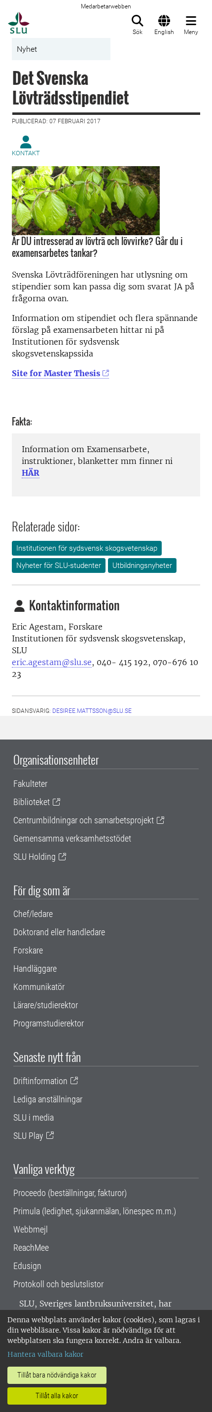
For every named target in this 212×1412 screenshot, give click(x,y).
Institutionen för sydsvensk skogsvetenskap (86, 548)
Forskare (28, 950)
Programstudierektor (48, 1023)
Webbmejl (30, 1229)
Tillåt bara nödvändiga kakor (57, 1375)
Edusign (27, 1266)
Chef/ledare (33, 914)
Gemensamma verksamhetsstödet (72, 838)
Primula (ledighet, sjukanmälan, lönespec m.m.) (94, 1211)
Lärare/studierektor (45, 1005)
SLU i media (33, 1117)
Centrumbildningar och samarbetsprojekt (83, 820)
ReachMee (31, 1247)
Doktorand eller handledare (59, 932)
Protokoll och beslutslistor (58, 1284)
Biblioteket (31, 802)
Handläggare (35, 968)
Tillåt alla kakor (56, 1395)
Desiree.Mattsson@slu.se (92, 710)
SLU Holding (34, 856)
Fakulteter (30, 783)
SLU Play (28, 1135)
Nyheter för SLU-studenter (58, 565)
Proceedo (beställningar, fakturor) (70, 1193)
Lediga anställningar (47, 1099)
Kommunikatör (39, 987)
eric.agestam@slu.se (52, 662)
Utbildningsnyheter (142, 565)
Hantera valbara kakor (45, 1354)
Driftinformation (40, 1081)
